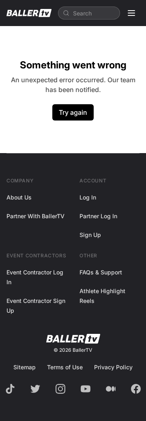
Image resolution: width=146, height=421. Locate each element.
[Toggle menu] (131, 13)
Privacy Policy (113, 367)
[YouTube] (85, 389)
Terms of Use (65, 367)
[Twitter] (35, 389)
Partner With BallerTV (35, 216)
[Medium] (110, 389)
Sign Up (90, 234)
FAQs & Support (100, 272)
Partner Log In (98, 216)
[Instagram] (60, 389)
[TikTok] (10, 389)
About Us (19, 197)
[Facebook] (136, 389)
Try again (73, 112)
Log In (87, 197)
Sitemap (24, 367)
